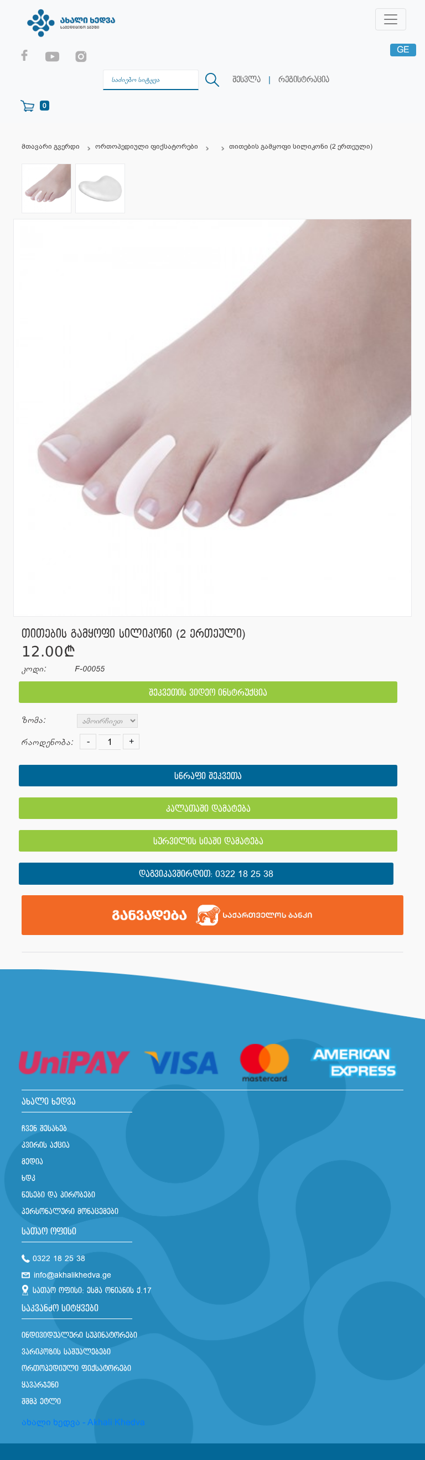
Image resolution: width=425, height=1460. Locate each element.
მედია (32, 1162)
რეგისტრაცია (303, 80)
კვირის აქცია (46, 1145)
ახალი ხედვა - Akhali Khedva (83, 1422)
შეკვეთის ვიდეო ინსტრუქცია (208, 693)
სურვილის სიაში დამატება (208, 842)
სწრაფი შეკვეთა (208, 776)
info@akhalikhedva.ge (72, 1275)
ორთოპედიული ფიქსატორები (146, 146)
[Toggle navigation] (390, 19)
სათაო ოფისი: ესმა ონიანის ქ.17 (92, 1290)
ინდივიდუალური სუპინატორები (79, 1335)
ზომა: (33, 720)
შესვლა (246, 80)
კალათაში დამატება (208, 809)
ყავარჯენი (40, 1385)
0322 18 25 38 (244, 874)
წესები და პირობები (58, 1195)
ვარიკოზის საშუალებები (66, 1352)
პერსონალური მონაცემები (70, 1211)
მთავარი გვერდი (51, 146)
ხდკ (28, 1178)
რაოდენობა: (47, 742)
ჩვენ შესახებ (44, 1129)
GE (403, 49)
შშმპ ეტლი (41, 1402)
